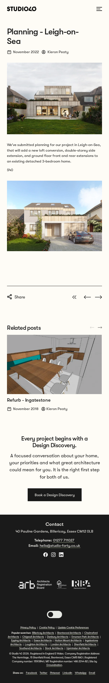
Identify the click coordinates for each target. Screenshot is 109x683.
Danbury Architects (57, 636)
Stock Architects (54, 648)
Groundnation (54, 665)
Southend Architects (30, 648)
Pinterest (55, 673)
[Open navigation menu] (99, 9)
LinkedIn (67, 673)
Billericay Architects (43, 633)
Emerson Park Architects (85, 636)
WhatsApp (80, 673)
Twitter (43, 673)
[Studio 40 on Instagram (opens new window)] (53, 554)
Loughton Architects (36, 644)
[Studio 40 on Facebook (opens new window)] (45, 554)
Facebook (31, 673)
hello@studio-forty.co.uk (60, 545)
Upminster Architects (78, 648)
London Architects (61, 644)
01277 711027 (63, 540)
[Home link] (21, 8)
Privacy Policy (28, 627)
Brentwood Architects (69, 633)
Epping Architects (20, 640)
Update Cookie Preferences (73, 627)
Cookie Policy (46, 627)
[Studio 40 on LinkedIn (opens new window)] (61, 554)
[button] (54, 614)
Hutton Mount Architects (68, 640)
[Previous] (100, 327)
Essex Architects (43, 640)
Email (92, 673)
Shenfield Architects (85, 644)
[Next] (92, 327)
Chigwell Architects (33, 636)
